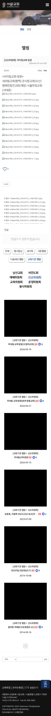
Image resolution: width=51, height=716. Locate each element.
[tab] (17, 259)
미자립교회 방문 (21, 457)
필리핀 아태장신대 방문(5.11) (21, 627)
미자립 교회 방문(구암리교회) (21, 344)
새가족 (30, 251)
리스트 (6, 184)
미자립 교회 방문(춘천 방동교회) (21, 400)
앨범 (22, 29)
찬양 (29, 29)
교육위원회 (16, 282)
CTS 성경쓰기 (31, 687)
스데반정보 (18, 712)
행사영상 (18, 251)
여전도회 (33, 272)
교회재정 (6, 687)
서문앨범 (42, 251)
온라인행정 (17, 687)
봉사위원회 (25, 286)
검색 (45, 659)
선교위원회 (34, 277)
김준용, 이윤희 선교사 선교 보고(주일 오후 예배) (21, 513)
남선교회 (18, 272)
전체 (7, 251)
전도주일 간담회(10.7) (21, 570)
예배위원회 (16, 277)
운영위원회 (34, 282)
